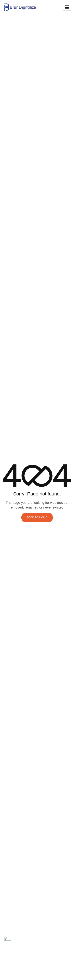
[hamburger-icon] (67, 7)
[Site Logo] (20, 7)
